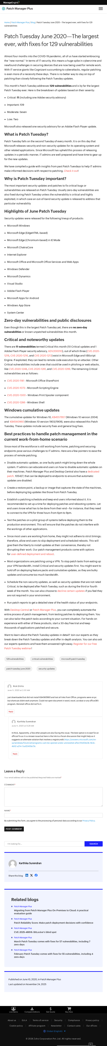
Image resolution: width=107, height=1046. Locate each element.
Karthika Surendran (30, 863)
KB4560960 (17, 421)
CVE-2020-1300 (16, 395)
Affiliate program (37, 1026)
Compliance (74, 1020)
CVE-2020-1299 (61, 368)
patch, (10, 476)
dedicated (93, 471)
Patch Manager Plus (44, 609)
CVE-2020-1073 (16, 387)
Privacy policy (92, 1020)
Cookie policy (16, 1026)
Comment (9, 785)
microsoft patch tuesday (73, 659)
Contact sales (74, 1026)
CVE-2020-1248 (18, 368)
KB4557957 (58, 417)
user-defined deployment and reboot (32, 554)
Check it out (71, 170)
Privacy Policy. (88, 821)
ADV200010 (55, 351)
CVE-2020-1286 (16, 402)
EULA (24, 1020)
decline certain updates (71, 590)
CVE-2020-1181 (15, 380)
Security (58, 1020)
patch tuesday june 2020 (18, 668)
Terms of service (41, 1020)
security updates (47, 668)
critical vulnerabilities (42, 659)
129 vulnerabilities (15, 659)
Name (7, 811)
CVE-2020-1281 (37, 368)
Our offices (91, 1026)
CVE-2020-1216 (19, 355)
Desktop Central (19, 609)
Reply (11, 712)
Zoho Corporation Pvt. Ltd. (47, 1038)
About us (12, 1020)
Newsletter (56, 1026)
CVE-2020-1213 (43, 355)
